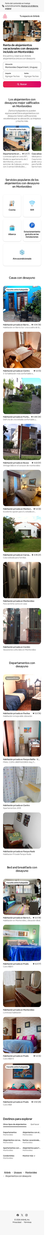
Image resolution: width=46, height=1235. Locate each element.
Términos (27, 1222)
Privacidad (17, 1222)
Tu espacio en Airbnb (29, 16)
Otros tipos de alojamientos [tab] (14, 1124)
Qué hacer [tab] (35, 1124)
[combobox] (22, 67)
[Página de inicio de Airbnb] (5, 16)
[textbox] (12, 76)
